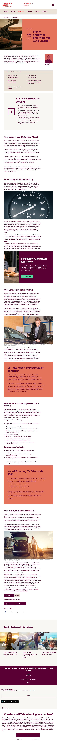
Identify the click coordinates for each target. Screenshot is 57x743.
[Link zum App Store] (14, 701)
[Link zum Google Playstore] (5, 701)
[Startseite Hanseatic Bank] (11, 4)
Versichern (44, 11)
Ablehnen (18, 739)
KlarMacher (6, 17)
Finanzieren (21, 11)
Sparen (37, 11)
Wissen (6, 11)
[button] (53, 4)
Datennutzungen (6, 719)
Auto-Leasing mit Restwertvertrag (12, 81)
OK (28, 735)
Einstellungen (36, 739)
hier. (3, 730)
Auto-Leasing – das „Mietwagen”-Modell (13, 76)
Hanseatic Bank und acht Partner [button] (10, 718)
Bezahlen (13, 11)
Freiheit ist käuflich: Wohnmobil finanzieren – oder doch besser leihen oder (30, 655)
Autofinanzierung (9, 595)
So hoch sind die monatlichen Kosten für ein (49, 653)
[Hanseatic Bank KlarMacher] (28, 4)
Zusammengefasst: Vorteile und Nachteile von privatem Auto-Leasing (34, 82)
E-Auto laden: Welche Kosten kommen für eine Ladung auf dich (10, 654)
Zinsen (32, 565)
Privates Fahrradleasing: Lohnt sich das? (18, 590)
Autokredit (14, 524)
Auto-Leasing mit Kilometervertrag (32, 76)
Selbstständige (17, 567)
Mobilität (17, 595)
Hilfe (28, 695)
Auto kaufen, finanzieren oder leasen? (15, 87)
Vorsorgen (29, 11)
